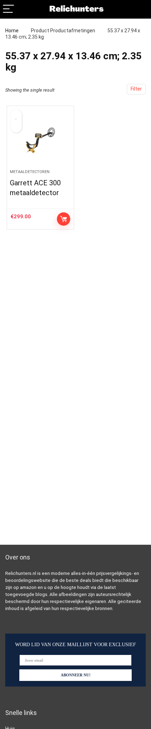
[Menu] (8, 9)
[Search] (140, 9)
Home (12, 30)
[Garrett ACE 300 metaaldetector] (40, 140)
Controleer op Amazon (63, 219)
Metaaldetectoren (30, 172)
